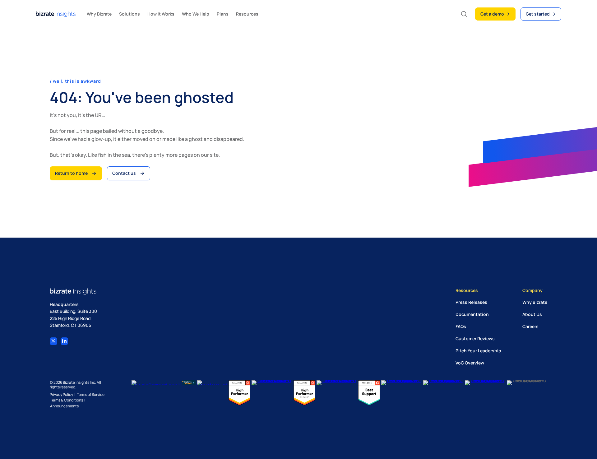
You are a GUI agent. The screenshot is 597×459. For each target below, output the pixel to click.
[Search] (463, 14)
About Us (532, 314)
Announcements (64, 406)
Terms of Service (90, 394)
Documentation (472, 314)
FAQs (461, 326)
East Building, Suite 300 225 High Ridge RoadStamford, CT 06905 (73, 318)
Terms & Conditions (66, 400)
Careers (530, 326)
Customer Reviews (475, 338)
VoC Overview (470, 362)
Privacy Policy (61, 394)
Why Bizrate (534, 301)
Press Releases (471, 301)
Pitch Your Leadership (478, 350)
